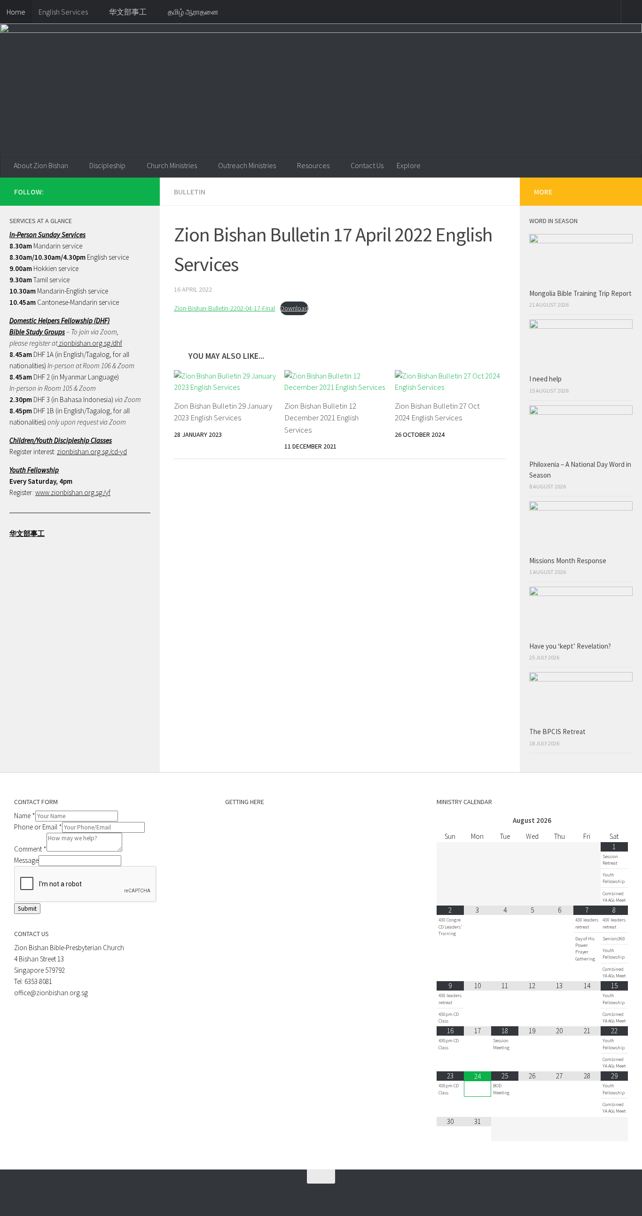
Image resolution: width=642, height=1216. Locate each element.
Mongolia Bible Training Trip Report (580, 293)
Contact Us (367, 165)
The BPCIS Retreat (558, 731)
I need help (545, 378)
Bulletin (189, 191)
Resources (313, 165)
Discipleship (107, 165)
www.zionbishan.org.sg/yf (72, 492)
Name (24, 815)
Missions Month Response (568, 560)
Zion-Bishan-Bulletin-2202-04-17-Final (224, 308)
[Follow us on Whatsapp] (110, 191)
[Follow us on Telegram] (125, 191)
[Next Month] (614, 821)
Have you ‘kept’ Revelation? (570, 646)
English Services (63, 11)
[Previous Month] (450, 821)
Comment (30, 848)
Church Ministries (172, 165)
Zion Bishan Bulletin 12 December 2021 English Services (321, 418)
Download (294, 308)
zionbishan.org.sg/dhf (89, 343)
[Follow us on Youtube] (140, 191)
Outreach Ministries (247, 165)
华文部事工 (128, 11)
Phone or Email (38, 826)
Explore (409, 165)
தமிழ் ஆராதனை (193, 11)
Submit (27, 909)
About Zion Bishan (41, 165)
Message (26, 860)
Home (16, 11)
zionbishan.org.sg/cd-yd (92, 451)
